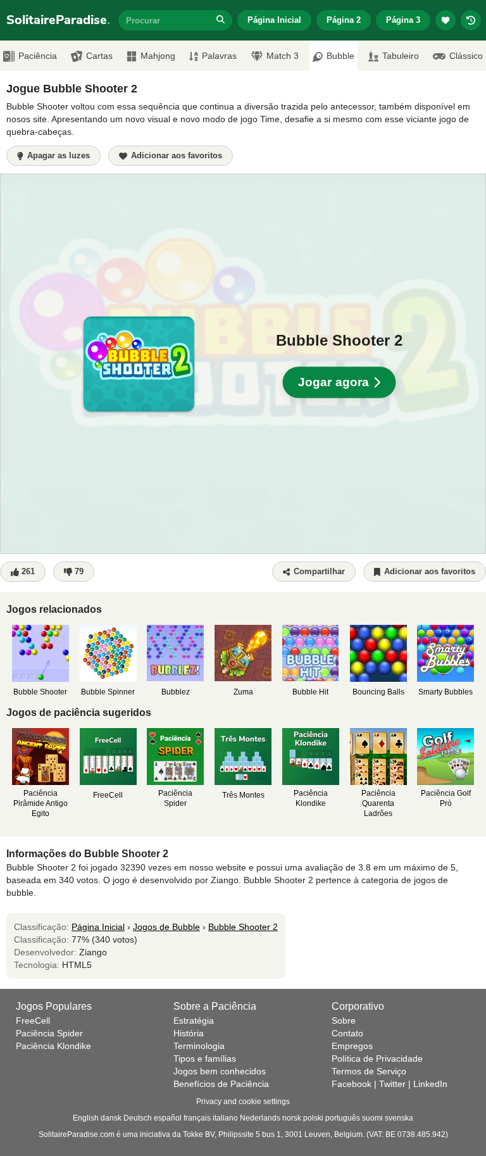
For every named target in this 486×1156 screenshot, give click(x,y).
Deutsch (137, 1118)
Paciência (37, 56)
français (197, 1118)
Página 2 (344, 20)
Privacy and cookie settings (243, 1101)
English (86, 1118)
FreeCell (33, 1020)
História (188, 1033)
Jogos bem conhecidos (219, 1071)
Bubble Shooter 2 (243, 927)
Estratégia (193, 1020)
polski (313, 1118)
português (342, 1118)
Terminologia (199, 1046)
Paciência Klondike (53, 1046)
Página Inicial (274, 20)
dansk (111, 1118)
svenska (399, 1118)
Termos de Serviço (369, 1071)
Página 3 (403, 20)
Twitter (392, 1084)
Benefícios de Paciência (221, 1084)
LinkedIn (430, 1084)
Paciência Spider (49, 1033)
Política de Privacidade (377, 1058)
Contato (347, 1033)
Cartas (99, 56)
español (168, 1118)
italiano (225, 1118)
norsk (291, 1118)
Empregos (352, 1046)
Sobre (344, 1020)
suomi (372, 1118)
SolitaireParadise (58, 19)
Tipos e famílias (204, 1058)
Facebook (351, 1084)
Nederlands (260, 1118)
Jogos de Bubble (166, 927)
